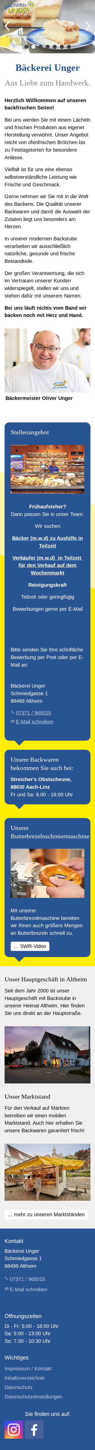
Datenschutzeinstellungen (33, 1396)
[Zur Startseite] (19, 7)
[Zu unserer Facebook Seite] (34, 1429)
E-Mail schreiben (34, 721)
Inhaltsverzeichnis (25, 1378)
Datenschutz (19, 1387)
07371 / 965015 (33, 713)
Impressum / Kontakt (28, 1368)
